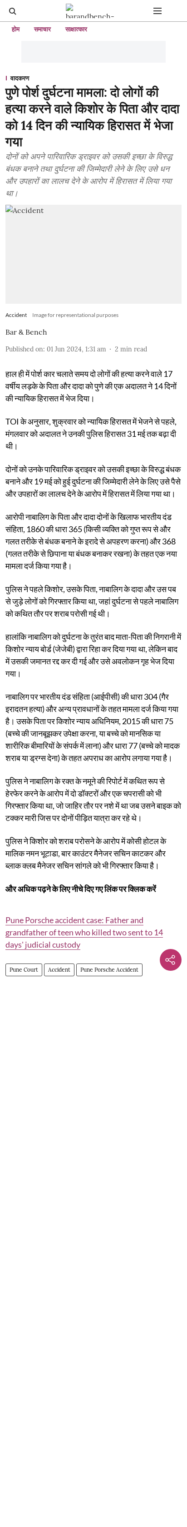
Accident (59, 969)
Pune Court (24, 969)
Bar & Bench (26, 331)
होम (16, 29)
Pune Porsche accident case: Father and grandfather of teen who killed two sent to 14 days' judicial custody (84, 932)
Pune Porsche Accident (109, 969)
